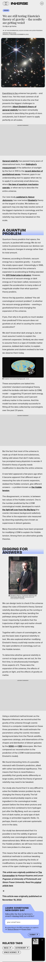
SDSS (11, 746)
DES (20, 746)
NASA (6, 948)
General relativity (10, 161)
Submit (32, 935)
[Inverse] (19, 3)
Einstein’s (32, 200)
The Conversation (12, 30)
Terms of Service (13, 929)
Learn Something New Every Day (17, 908)
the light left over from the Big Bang (18, 510)
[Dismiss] (42, 939)
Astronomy (20, 948)
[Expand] (34, 939)
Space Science (10, 952)
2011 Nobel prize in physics (18, 275)
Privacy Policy (26, 929)
